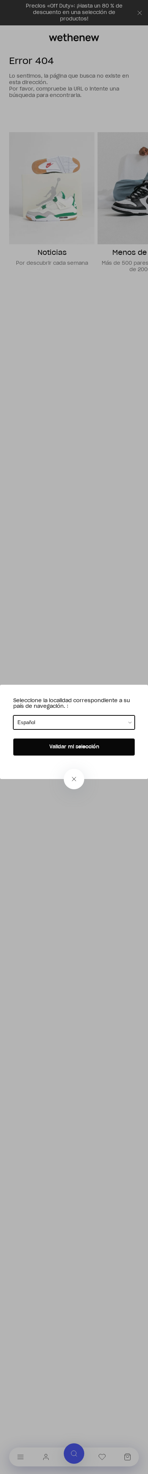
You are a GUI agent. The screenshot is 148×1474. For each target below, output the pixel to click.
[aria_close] (74, 779)
